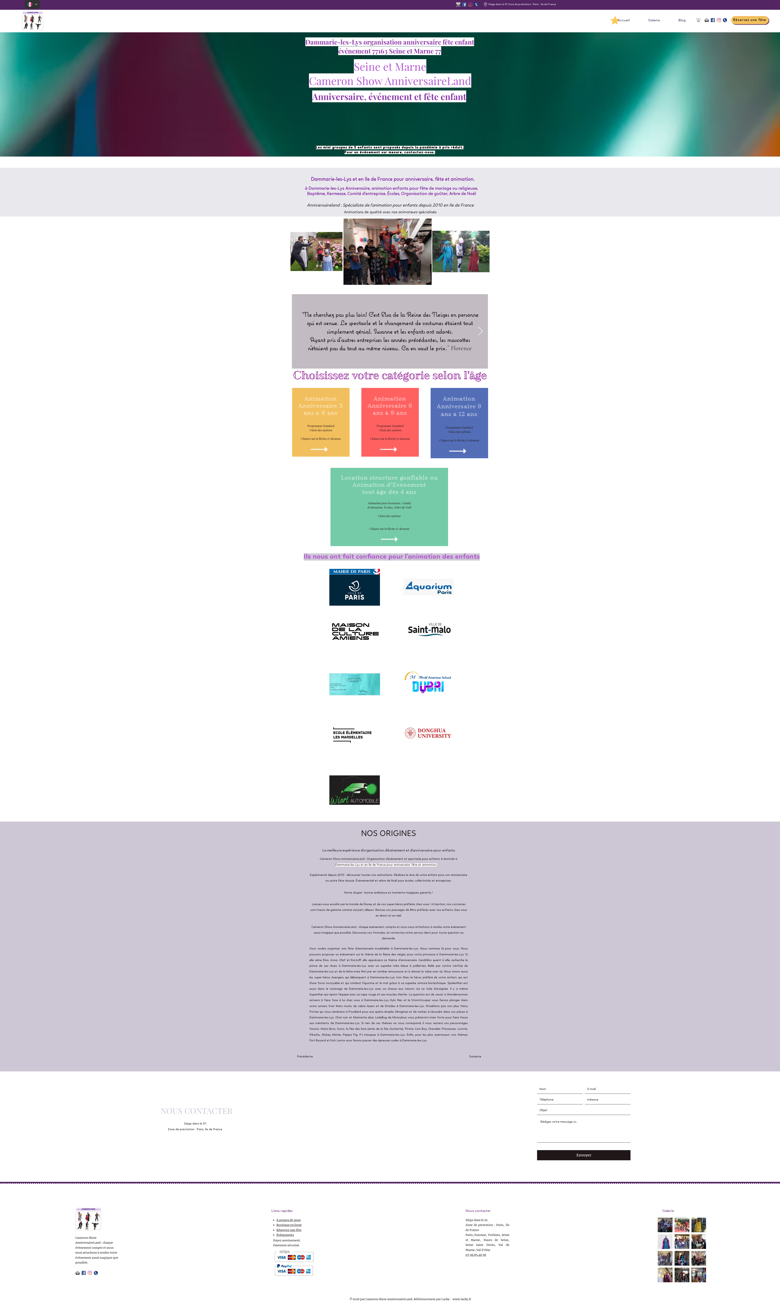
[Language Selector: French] (32, 4)
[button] (698, 20)
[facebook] (464, 4)
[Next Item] (480, 331)
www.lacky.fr (462, 1299)
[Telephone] (476, 4)
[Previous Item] (299, 331)
